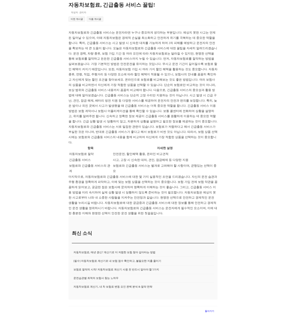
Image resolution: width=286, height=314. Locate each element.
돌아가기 (209, 311)
